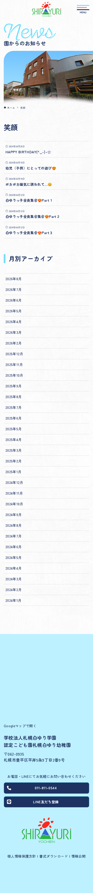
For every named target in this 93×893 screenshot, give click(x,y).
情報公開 (78, 856)
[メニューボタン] (83, 9)
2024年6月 (13, 546)
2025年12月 (14, 353)
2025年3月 (13, 450)
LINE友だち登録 (46, 801)
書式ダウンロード (53, 856)
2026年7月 (13, 289)
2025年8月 (13, 396)
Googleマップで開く (20, 725)
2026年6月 (13, 300)
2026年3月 (13, 332)
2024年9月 (13, 514)
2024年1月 (13, 600)
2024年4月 (13, 568)
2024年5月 (13, 557)
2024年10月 (14, 503)
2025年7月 (13, 407)
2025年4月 (13, 439)
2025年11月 (14, 364)
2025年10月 (14, 375)
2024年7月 (13, 536)
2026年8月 (13, 278)
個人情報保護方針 (21, 856)
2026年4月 (13, 321)
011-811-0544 (46, 787)
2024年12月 (14, 482)
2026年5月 (13, 310)
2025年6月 (13, 418)
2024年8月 (13, 525)
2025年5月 (13, 428)
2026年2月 (13, 343)
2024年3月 (13, 578)
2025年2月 (13, 460)
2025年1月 (13, 471)
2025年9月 (13, 385)
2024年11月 (14, 493)
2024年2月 (13, 589)
